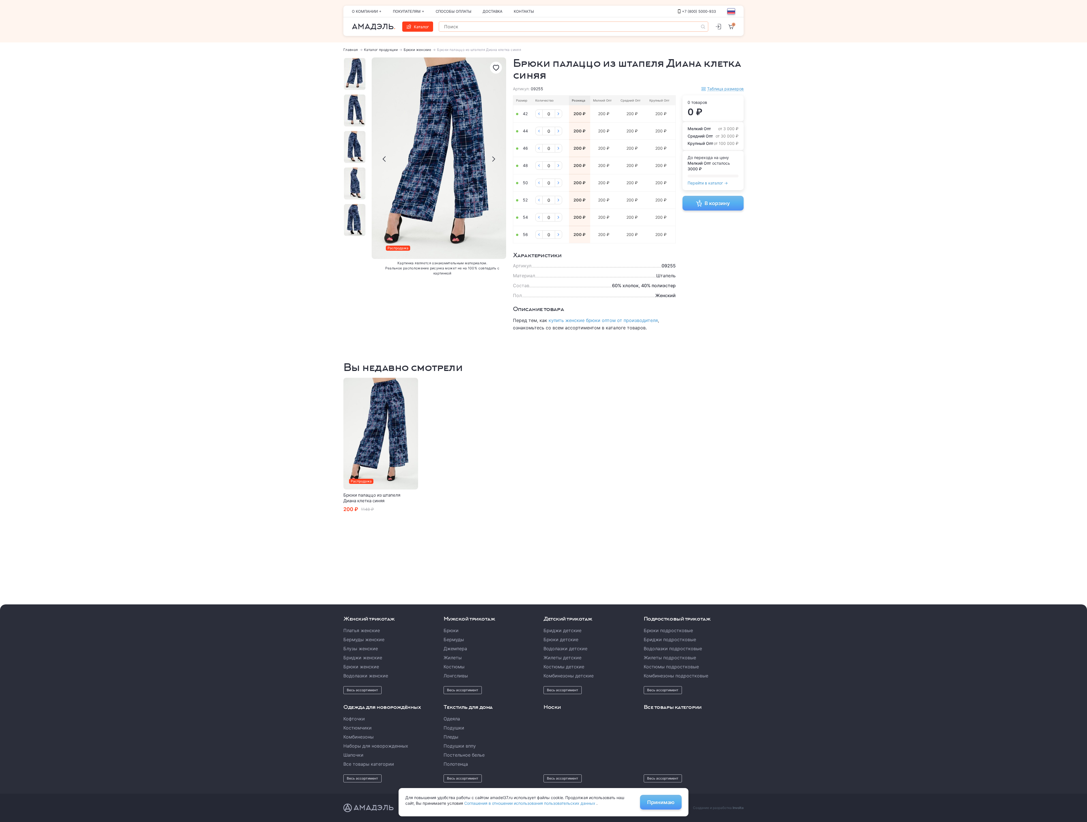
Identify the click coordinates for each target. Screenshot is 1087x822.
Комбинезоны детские (569, 676)
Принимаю (661, 802)
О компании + (367, 11)
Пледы (451, 737)
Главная (350, 50)
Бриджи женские (362, 657)
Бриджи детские (562, 630)
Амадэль (373, 26)
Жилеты (453, 657)
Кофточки (354, 719)
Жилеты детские (562, 657)
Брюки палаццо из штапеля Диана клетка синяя (371, 497)
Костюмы (454, 666)
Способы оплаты (453, 11)
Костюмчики (357, 728)
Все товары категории (368, 764)
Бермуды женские (363, 639)
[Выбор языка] (731, 11)
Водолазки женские (365, 676)
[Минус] (539, 114)
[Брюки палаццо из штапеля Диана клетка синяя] (380, 434)
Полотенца (456, 764)
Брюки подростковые (668, 630)
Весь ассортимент (362, 690)
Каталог (421, 26)
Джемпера (455, 648)
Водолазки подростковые (673, 648)
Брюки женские (417, 50)
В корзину (717, 203)
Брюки (451, 630)
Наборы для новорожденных (375, 746)
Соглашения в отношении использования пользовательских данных (530, 803)
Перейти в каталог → (708, 183)
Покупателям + (408, 11)
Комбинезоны (358, 737)
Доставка (492, 11)
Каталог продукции (381, 50)
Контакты (524, 11)
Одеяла (452, 719)
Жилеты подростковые (670, 657)
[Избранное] (496, 68)
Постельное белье (464, 755)
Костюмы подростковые (671, 666)
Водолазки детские (565, 648)
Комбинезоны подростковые (676, 676)
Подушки (454, 728)
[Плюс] (558, 114)
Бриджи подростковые (670, 639)
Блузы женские (360, 648)
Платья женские (361, 630)
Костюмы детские (564, 666)
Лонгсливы (456, 676)
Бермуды (454, 639)
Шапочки (353, 755)
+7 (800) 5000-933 (699, 11)
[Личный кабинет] (718, 26)
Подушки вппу (460, 746)
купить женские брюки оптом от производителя (603, 320)
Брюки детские (561, 639)
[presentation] (384, 159)
